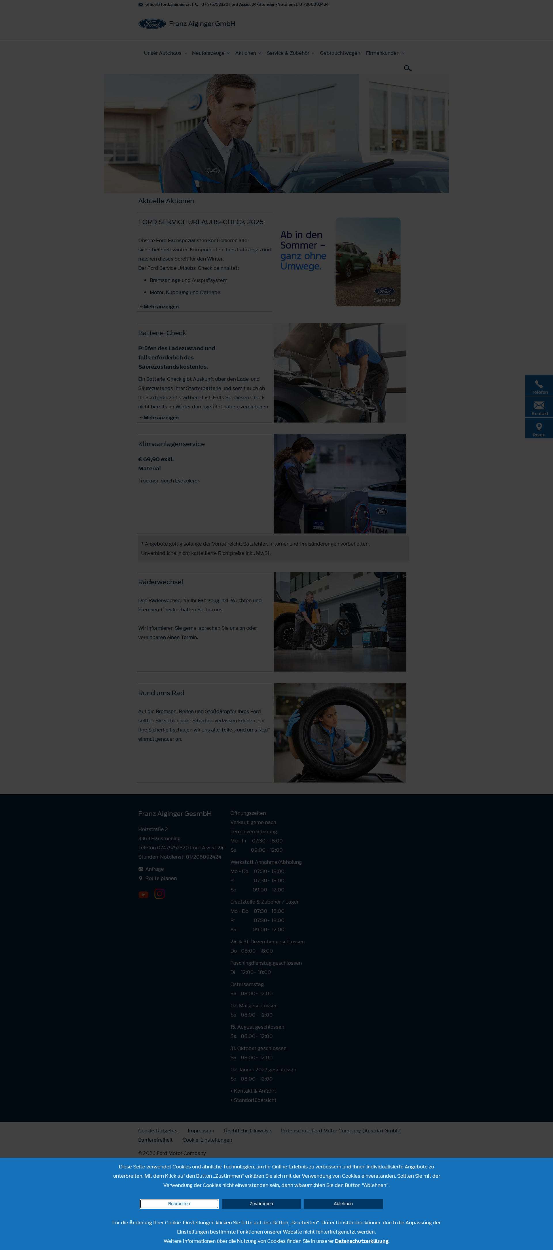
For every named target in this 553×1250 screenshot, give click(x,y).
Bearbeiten (179, 1204)
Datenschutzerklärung (362, 1241)
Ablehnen (343, 1204)
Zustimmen (261, 1204)
